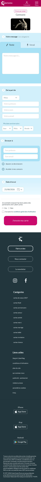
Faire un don (20, 249)
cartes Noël (17, 303)
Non (11, 208)
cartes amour (17, 313)
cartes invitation (18, 337)
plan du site (16, 368)
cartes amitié (17, 318)
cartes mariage (18, 327)
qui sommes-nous (18, 373)
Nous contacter (20, 259)
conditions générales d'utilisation (24, 212)
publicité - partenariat (20, 378)
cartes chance (18, 342)
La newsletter (20, 269)
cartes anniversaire (19, 308)
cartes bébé (17, 332)
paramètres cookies (19, 388)
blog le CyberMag (19, 358)
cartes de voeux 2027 (20, 298)
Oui (5, 208)
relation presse (18, 383)
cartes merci (17, 322)
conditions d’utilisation (20, 363)
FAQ (14, 393)
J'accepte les (20, 212)
